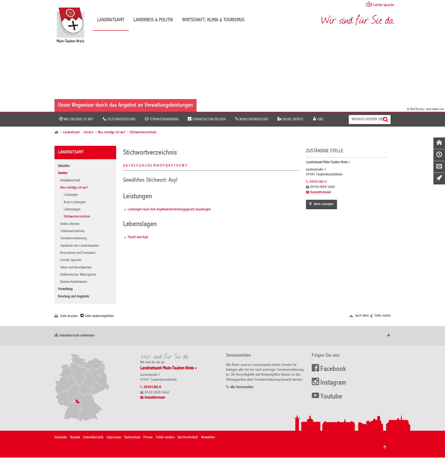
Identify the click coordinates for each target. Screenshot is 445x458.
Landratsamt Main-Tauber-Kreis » (328, 162)
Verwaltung (65, 289)
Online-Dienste (292, 119)
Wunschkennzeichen (253, 119)
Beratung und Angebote (73, 297)
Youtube (331, 397)
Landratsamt (110, 20)
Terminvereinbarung (163, 119)
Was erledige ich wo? (78, 119)
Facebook (333, 369)
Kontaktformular (320, 192)
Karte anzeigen (324, 204)
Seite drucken (68, 316)
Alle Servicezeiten (241, 387)
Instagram (333, 383)
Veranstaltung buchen (208, 119)
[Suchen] (386, 119)
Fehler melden (165, 437)
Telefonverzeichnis (121, 119)
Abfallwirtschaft (70, 181)
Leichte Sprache (383, 5)
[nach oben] (385, 447)
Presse (148, 437)
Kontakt (75, 437)
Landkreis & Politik (153, 20)
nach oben (361, 316)
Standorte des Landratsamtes (79, 246)
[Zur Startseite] (73, 27)
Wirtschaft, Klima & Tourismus (213, 20)
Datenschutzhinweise (73, 282)
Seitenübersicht (93, 437)
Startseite (60, 437)
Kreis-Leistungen (75, 202)
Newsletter (208, 437)
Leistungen (71, 195)
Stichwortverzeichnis (143, 132)
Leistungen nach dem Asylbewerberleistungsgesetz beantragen (169, 210)
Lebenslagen (72, 210)
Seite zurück (382, 316)
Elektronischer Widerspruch (78, 275)
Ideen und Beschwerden (76, 268)
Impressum (114, 437)
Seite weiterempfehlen (99, 316)
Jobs (320, 119)
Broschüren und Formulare (77, 253)
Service (88, 132)
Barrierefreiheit (188, 437)
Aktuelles (64, 166)
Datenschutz (132, 437)
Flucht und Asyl (138, 237)
